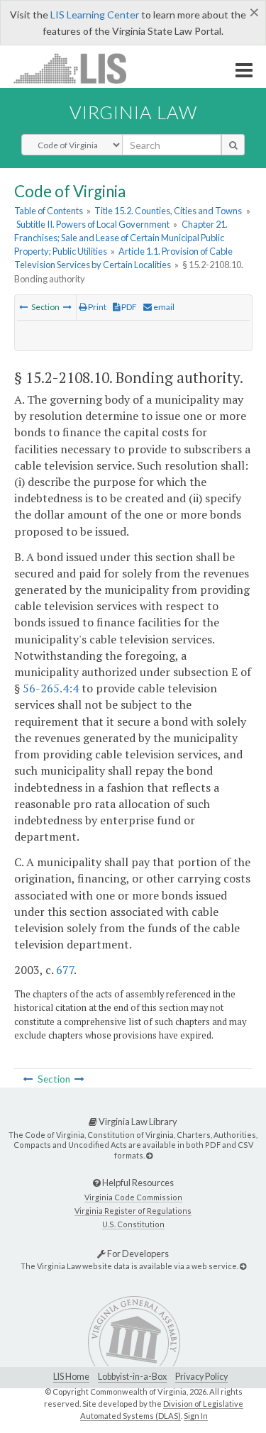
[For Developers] (243, 1266)
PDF (128, 306)
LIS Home (71, 1376)
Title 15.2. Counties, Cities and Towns (168, 210)
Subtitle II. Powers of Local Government (93, 224)
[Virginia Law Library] (149, 1155)
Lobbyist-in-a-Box (132, 1376)
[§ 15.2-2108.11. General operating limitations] (67, 306)
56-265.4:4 (51, 688)
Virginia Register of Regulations (133, 1210)
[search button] (233, 144)
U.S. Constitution (133, 1224)
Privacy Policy (201, 1376)
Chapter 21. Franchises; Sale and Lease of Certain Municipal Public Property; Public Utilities (121, 237)
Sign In (196, 1415)
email (163, 306)
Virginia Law (133, 112)
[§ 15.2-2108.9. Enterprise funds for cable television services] (23, 306)
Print (96, 306)
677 (65, 970)
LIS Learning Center (94, 15)
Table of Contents (48, 210)
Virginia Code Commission (133, 1197)
